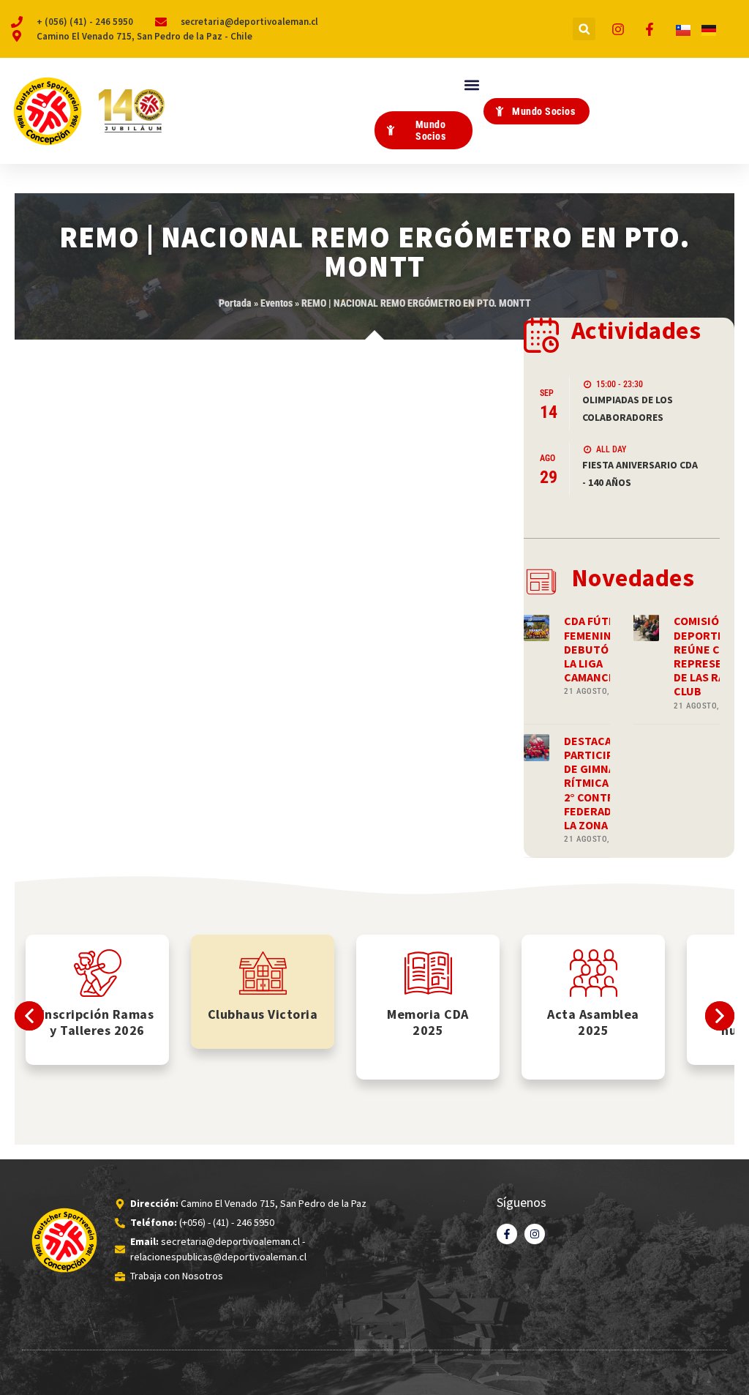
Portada (235, 303)
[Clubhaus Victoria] (263, 973)
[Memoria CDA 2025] (428, 973)
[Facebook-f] (507, 1234)
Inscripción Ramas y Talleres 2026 (97, 1022)
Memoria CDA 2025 (428, 1022)
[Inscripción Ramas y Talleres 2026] (97, 973)
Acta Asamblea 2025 (593, 1022)
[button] (584, 29)
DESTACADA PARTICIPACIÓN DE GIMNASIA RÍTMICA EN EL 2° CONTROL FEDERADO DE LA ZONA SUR (605, 782)
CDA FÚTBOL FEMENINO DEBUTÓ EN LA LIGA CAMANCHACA (600, 648)
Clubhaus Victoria (263, 1014)
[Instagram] (534, 1234)
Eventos (276, 303)
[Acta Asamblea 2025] (593, 973)
